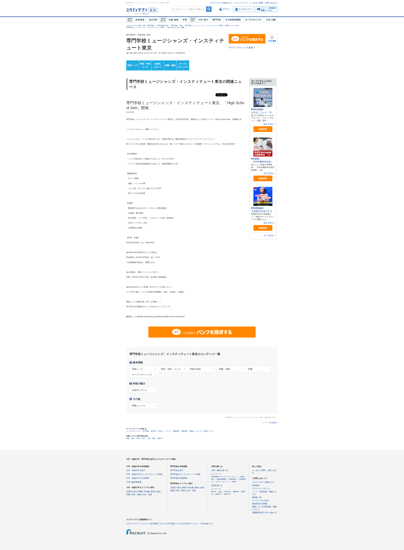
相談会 (192, 431)
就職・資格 (170, 65)
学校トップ (132, 65)
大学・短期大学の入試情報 (137, 478)
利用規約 (256, 485)
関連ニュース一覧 (231, 25)
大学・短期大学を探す (135, 470)
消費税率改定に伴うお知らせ (264, 512)
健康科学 (236, 491)
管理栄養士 (233, 479)
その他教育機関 (233, 20)
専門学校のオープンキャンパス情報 (185, 474)
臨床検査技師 (221, 479)
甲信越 (146, 491)
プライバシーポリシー (261, 488)
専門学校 (216, 20)
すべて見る (268, 235)
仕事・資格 (173, 20)
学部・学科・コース (171, 369)
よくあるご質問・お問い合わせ (263, 3)
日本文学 (227, 491)
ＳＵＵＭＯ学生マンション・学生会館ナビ (194, 523)
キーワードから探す (260, 500)
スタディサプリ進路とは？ (263, 482)
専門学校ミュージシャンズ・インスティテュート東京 (204, 25)
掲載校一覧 (256, 497)
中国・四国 (136, 494)
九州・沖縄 (147, 494)
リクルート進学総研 (149, 523)
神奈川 (159, 438)
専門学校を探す (163, 25)
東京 (181, 25)
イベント (167, 431)
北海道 (129, 491)
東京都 (153, 431)
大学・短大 (203, 20)
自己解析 (153, 20)
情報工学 (218, 494)
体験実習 (184, 431)
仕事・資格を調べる (219, 470)
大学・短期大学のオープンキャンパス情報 (144, 474)
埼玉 (143, 438)
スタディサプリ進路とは (220, 3)
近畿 (128, 494)
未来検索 (140, 20)
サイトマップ (240, 3)
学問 (184, 20)
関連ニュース (138, 405)
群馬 (138, 438)
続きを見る (268, 124)
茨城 (127, 438)
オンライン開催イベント (205, 431)
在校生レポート (158, 65)
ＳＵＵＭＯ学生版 (167, 523)
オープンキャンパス (253, 20)
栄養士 (234, 482)
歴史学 (213, 491)
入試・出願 (271, 20)
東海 (153, 491)
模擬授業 (176, 431)
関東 (140, 491)
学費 (250, 369)
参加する (262, 129)
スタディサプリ (133, 523)
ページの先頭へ (271, 423)
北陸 (158, 491)
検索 (209, 9)
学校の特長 (195, 369)
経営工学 (227, 494)
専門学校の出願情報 (178, 478)
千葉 (148, 438)
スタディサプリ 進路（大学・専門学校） (140, 25)
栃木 (133, 438)
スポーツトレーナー (222, 482)
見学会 (160, 431)
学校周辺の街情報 (259, 504)
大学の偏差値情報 (133, 482)
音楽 (220, 491)
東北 (135, 491)
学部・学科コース (145, 65)
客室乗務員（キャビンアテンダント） (224, 476)
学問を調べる (217, 485)
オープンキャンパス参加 (241, 47)
